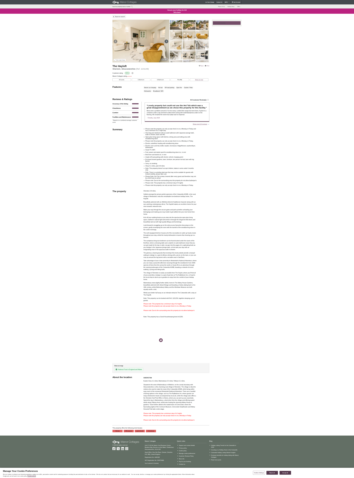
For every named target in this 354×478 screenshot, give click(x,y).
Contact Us (219, 2)
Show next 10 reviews (200, 124)
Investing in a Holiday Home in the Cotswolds (224, 450)
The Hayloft (119, 66)
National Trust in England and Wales (130, 369)
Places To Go (221, 6)
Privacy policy (183, 448)
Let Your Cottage (209, 2)
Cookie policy (183, 450)
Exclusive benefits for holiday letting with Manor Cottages (225, 456)
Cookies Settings (259, 472)
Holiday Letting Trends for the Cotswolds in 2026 (223, 446)
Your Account (236, 2)
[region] (177, 473)
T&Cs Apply (177, 12)
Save (202, 66)
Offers (238, 6)
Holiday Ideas (231, 6)
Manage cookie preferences (187, 453)
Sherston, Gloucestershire (130, 69)
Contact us (182, 464)
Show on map (199, 79)
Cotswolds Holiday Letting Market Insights (223, 452)
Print (208, 66)
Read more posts (216, 460)
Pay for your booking (185, 461)
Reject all (272, 472)
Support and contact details (187, 445)
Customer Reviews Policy (186, 456)
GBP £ (226, 2)
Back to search (120, 16)
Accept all (285, 472)
